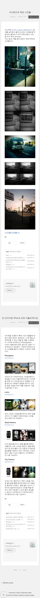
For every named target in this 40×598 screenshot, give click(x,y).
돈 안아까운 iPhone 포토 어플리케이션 (20, 318)
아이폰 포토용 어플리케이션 (22, 30)
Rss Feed (8, 595)
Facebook (21, 595)
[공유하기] (12, 243)
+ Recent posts (7, 583)
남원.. (7, 255)
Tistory (18, 592)
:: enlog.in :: (9, 283)
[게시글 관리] (15, 243)
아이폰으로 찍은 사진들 (20, 12)
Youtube (26, 595)
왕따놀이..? (9, 264)
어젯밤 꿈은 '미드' (11, 528)
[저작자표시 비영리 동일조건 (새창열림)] (29, 243)
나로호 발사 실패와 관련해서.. (15, 257)
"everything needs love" (13, 286)
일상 (7, 251)
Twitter (15, 595)
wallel (29, 592)
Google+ (32, 595)
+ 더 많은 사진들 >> (12, 233)
